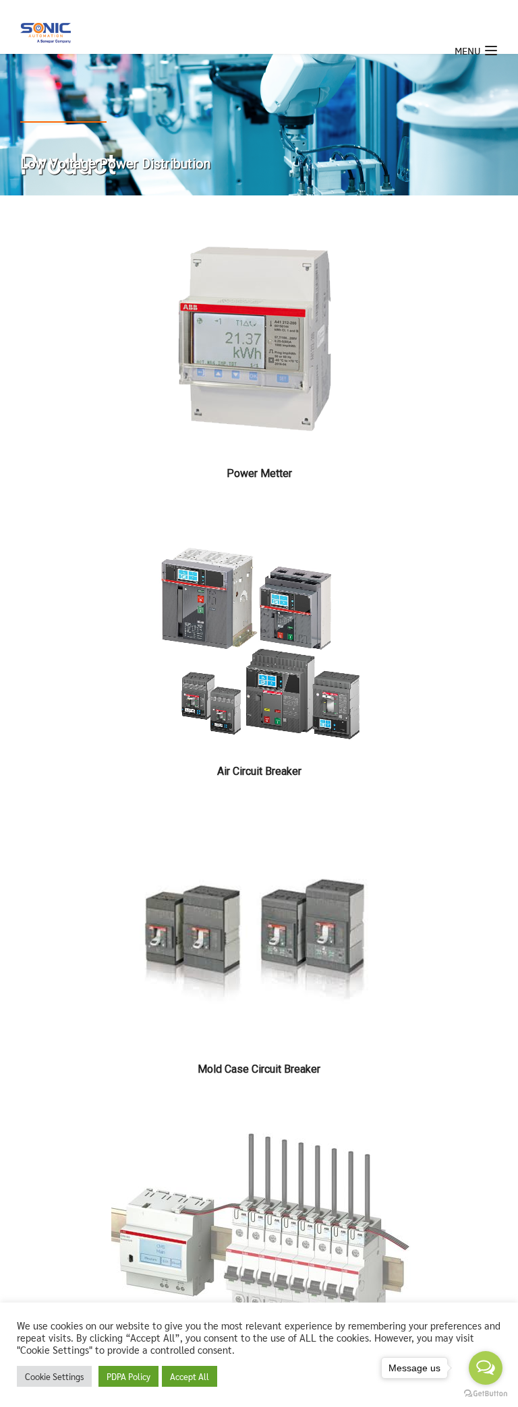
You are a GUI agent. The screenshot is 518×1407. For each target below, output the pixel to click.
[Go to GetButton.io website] (485, 1393)
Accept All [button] (189, 1376)
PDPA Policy (128, 1376)
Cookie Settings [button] (54, 1376)
